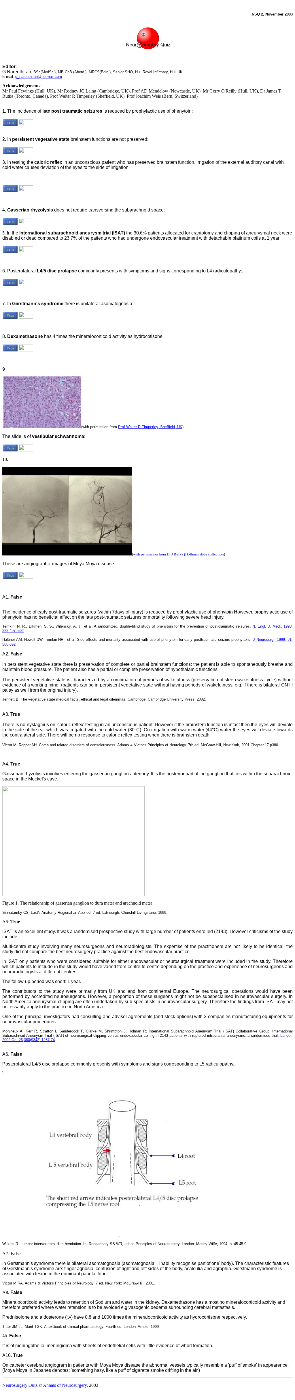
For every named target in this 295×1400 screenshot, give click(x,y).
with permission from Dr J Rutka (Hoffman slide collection (178, 554)
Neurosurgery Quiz (19, 1385)
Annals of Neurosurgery (65, 1385)
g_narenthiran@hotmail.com (38, 76)
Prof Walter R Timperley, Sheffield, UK (150, 427)
